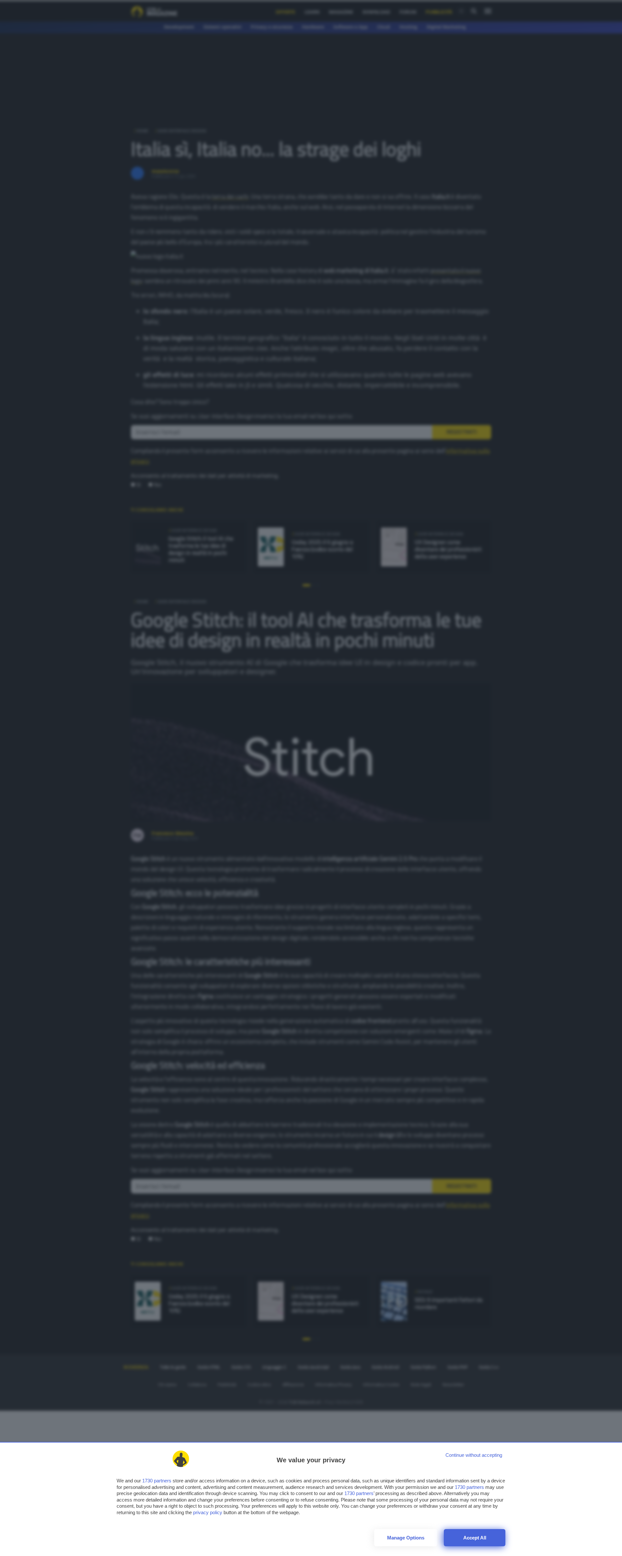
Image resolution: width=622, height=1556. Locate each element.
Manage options (405, 1537)
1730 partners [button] (156, 1480)
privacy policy (207, 1512)
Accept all (474, 1537)
